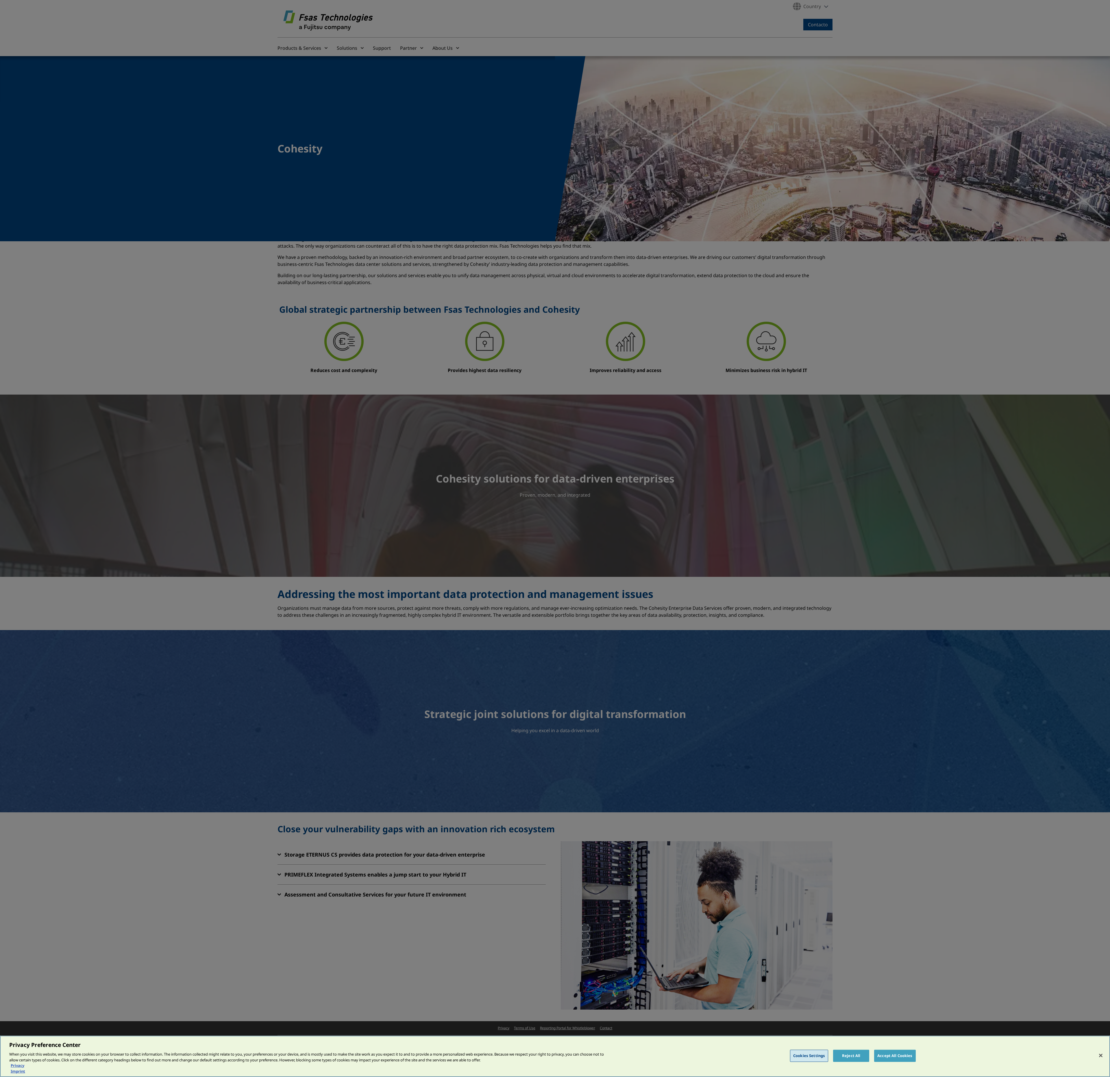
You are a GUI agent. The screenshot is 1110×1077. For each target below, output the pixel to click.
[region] (555, 1056)
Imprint (18, 1071)
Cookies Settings (809, 1055)
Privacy (17, 1065)
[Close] (1100, 1055)
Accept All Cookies (894, 1055)
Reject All (851, 1055)
